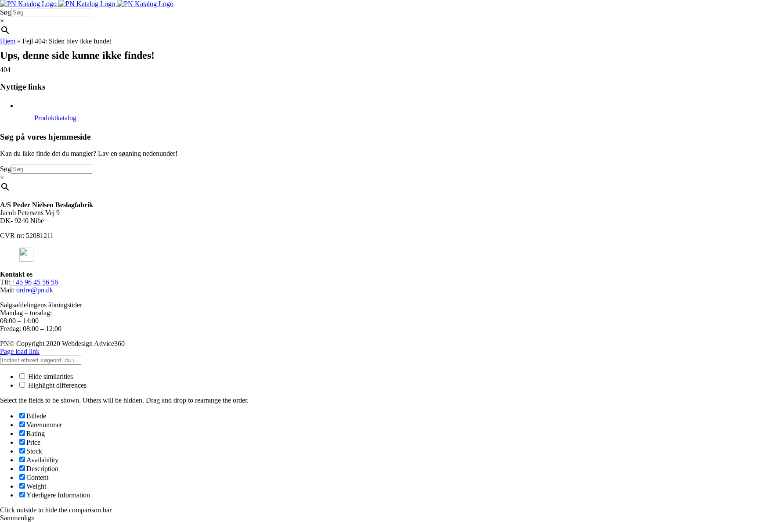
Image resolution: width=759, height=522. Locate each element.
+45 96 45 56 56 (34, 282)
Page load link (20, 351)
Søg (5, 12)
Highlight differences (56, 385)
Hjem (7, 41)
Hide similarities (49, 376)
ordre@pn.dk (34, 290)
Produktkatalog (55, 118)
